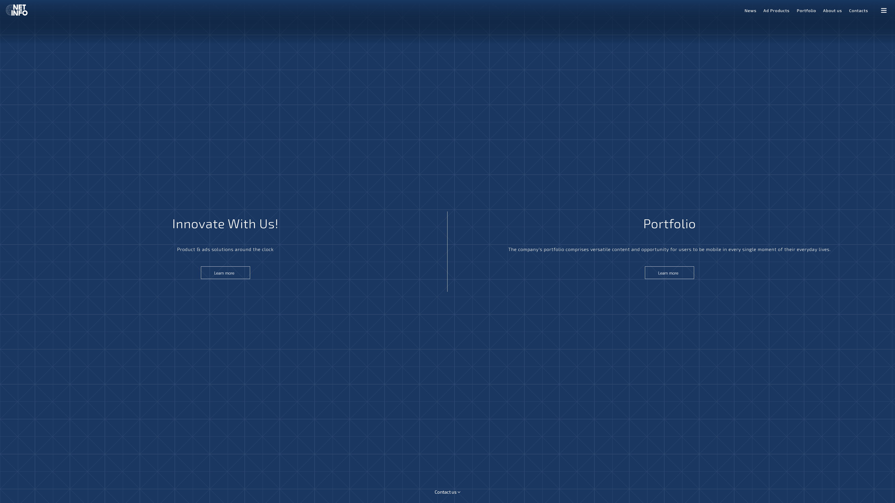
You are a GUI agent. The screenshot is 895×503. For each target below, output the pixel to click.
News (750, 10)
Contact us (446, 492)
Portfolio (806, 10)
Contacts (858, 10)
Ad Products (777, 10)
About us (832, 10)
